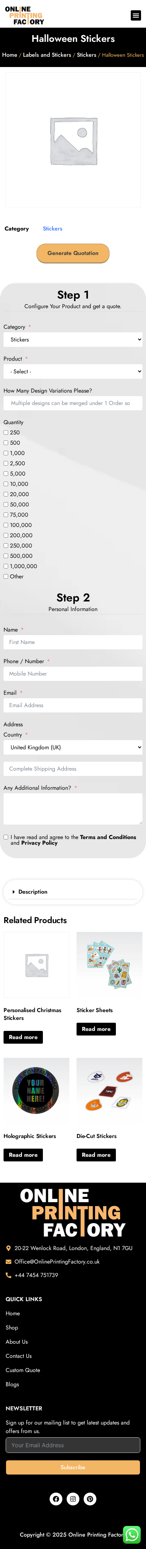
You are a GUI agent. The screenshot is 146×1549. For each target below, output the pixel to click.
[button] (136, 15)
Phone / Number (24, 661)
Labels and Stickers (47, 55)
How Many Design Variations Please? (48, 391)
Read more (23, 1037)
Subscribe (73, 1467)
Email (10, 693)
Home (9, 55)
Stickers (86, 55)
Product (14, 359)
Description (32, 892)
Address (13, 724)
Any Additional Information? (37, 788)
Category (14, 327)
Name (11, 630)
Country (13, 735)
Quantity (13, 422)
